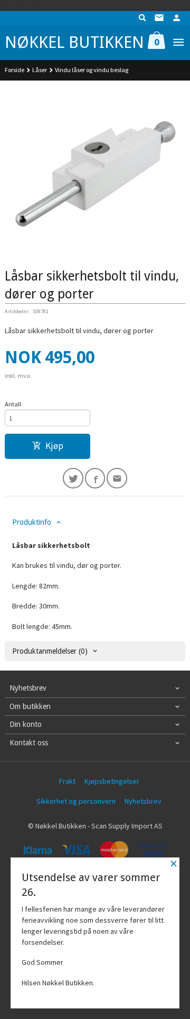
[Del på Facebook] (95, 478)
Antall (13, 404)
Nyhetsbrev (143, 801)
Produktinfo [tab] (31, 522)
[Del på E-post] (117, 478)
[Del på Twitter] (73, 478)
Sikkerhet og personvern (76, 801)
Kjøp (54, 446)
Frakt (67, 781)
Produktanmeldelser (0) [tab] (50, 651)
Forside (14, 70)
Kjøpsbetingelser (111, 781)
